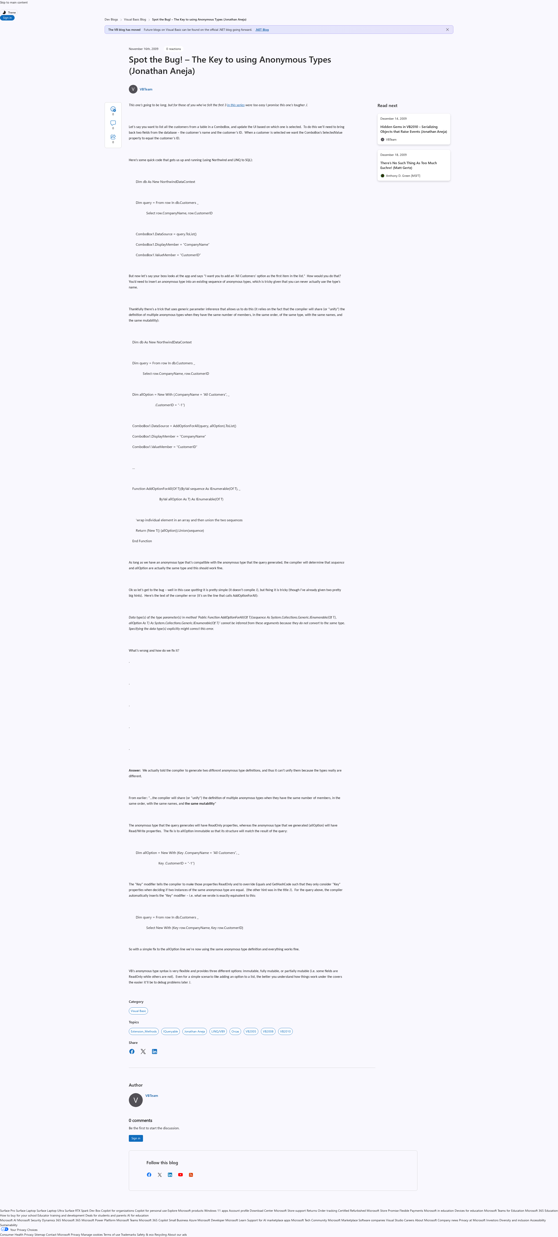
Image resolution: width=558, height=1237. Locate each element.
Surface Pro (7, 1210)
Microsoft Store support (290, 1210)
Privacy (76, 1234)
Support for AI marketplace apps (268, 1220)
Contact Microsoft (58, 1234)
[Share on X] (143, 1052)
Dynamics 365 (51, 1220)
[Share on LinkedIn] (154, 1052)
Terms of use (112, 1234)
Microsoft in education (439, 1210)
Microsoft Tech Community (309, 1220)
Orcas (235, 1031)
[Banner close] (447, 29)
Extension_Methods (144, 1031)
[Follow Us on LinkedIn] (170, 1176)
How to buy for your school (18, 1215)
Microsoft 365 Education (541, 1210)
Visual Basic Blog (135, 19)
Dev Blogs (111, 19)
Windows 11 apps (216, 1210)
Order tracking (327, 1210)
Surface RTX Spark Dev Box (82, 1210)
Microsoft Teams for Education (504, 1210)
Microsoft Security (29, 1220)
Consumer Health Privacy (17, 1234)
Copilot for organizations (117, 1210)
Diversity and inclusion (514, 1220)
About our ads (177, 1234)
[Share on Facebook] (132, 1052)
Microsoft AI (8, 1220)
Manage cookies (92, 1234)
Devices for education (469, 1210)
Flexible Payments (411, 1210)
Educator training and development (61, 1215)
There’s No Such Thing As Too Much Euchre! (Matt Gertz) (408, 165)
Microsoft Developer (211, 1220)
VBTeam (146, 89)
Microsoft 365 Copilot (153, 1220)
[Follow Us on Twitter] (159, 1176)
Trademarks (128, 1234)
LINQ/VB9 (218, 1031)
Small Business (178, 1220)
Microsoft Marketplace (343, 1220)
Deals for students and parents (105, 1215)
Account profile (239, 1210)
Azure (193, 1220)
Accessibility (538, 1220)
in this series (236, 105)
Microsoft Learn (235, 1220)
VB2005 (251, 1031)
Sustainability (8, 1225)
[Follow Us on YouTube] (180, 1176)
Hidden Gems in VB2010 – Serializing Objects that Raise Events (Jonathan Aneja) (413, 129)
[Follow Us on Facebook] (149, 1176)
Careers (409, 1220)
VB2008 (268, 1031)
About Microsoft (426, 1220)
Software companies (372, 1220)
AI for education (138, 1215)
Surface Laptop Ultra (50, 1210)
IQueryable (170, 1031)
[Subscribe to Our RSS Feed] (191, 1176)
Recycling (161, 1234)
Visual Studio (394, 1220)
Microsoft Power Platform (99, 1220)
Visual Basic (138, 1011)
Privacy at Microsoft (472, 1220)
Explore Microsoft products (185, 1210)
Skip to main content (14, 2)
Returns (312, 1210)
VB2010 (285, 1031)
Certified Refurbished (352, 1210)
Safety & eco (145, 1234)
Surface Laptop (26, 1210)
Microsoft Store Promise (383, 1210)
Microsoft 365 (71, 1220)
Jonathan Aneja (194, 1031)
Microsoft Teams (127, 1220)
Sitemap (39, 1234)
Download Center (261, 1210)
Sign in (7, 17)
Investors (492, 1220)
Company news (448, 1220)
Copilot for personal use (151, 1210)
